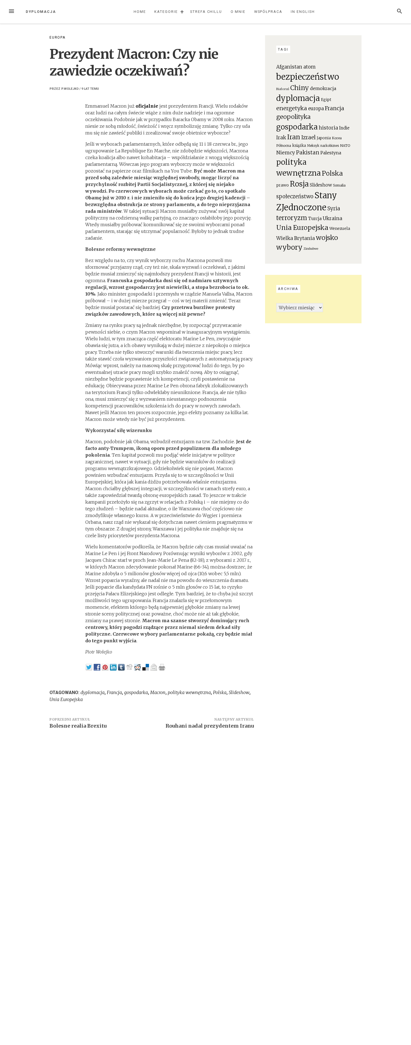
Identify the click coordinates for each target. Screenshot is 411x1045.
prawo (282, 185)
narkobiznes (329, 146)
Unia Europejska (66, 699)
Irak (281, 137)
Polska (219, 692)
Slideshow (239, 692)
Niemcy (285, 153)
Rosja (299, 184)
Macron (158, 692)
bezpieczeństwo (307, 77)
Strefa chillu (206, 12)
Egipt (326, 99)
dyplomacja (93, 692)
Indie (344, 128)
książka (299, 145)
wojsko (327, 237)
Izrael (308, 137)
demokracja (323, 88)
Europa (57, 37)
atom (309, 67)
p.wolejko (70, 89)
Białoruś (282, 89)
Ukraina (332, 218)
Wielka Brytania (295, 238)
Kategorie (166, 12)
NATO (345, 145)
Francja (114, 692)
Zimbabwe (311, 249)
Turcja (315, 218)
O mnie (238, 12)
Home (140, 12)
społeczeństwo (294, 196)
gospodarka (136, 692)
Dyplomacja (41, 12)
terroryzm (291, 218)
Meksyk (313, 145)
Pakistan (307, 152)
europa (316, 109)
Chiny (299, 88)
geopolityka (293, 117)
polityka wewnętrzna (189, 692)
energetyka (291, 108)
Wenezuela (339, 228)
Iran (293, 137)
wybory (289, 247)
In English (303, 12)
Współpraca (268, 12)
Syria (333, 208)
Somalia (339, 185)
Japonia (324, 138)
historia (328, 128)
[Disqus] (151, 811)
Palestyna (330, 152)
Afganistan (289, 67)
